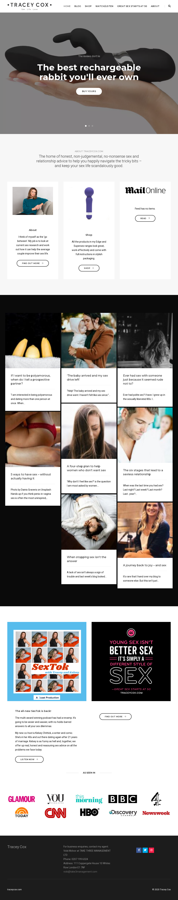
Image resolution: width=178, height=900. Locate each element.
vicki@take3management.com (80, 871)
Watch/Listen (104, 6)
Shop (88, 6)
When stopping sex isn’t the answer (86, 559)
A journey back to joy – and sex (144, 565)
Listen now (27, 759)
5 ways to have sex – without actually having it (31, 476)
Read (143, 218)
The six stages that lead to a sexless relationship (143, 472)
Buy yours (89, 91)
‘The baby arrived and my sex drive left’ (87, 377)
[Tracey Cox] (29, 6)
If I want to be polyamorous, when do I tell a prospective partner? (30, 379)
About (155, 6)
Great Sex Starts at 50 (132, 6)
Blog (77, 6)
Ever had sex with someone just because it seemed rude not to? (143, 379)
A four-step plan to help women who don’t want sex (86, 468)
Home (67, 6)
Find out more (31, 263)
